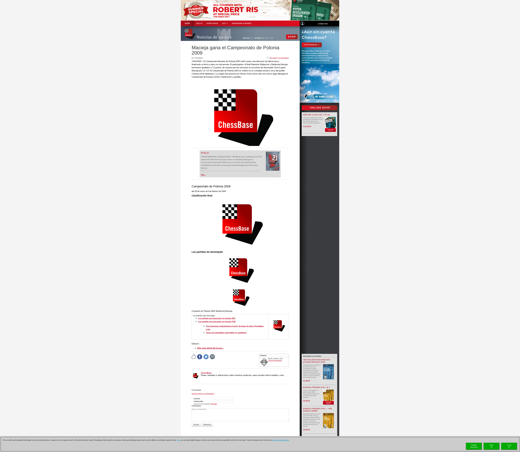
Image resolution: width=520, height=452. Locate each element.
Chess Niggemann (275, 360)
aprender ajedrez (242, 23)
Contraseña (198, 401)
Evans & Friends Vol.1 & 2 (316, 387)
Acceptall (509, 446)
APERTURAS (212, 23)
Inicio (199, 23)
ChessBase (206, 373)
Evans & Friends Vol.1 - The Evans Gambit (317, 409)
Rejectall (491, 446)
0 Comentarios (283, 58)
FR (272, 38)
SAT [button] (224, 23)
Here (178, 440)
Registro (214, 404)
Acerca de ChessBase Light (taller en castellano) (226, 333)
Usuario (197, 399)
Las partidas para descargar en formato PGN (216, 322)
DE (263, 38)
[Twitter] (206, 357)
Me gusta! (273, 58)
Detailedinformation (474, 446)
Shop (187, 23)
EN (266, 38)
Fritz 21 (205, 153)
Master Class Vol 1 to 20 (316, 115)
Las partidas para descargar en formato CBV (216, 318)
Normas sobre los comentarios (203, 394)
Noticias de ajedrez (214, 37)
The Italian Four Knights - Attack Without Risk (317, 361)
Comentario (196, 406)
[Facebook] (200, 357)
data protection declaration (280, 440)
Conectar (323, 24)
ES (269, 38)
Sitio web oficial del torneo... (210, 348)
